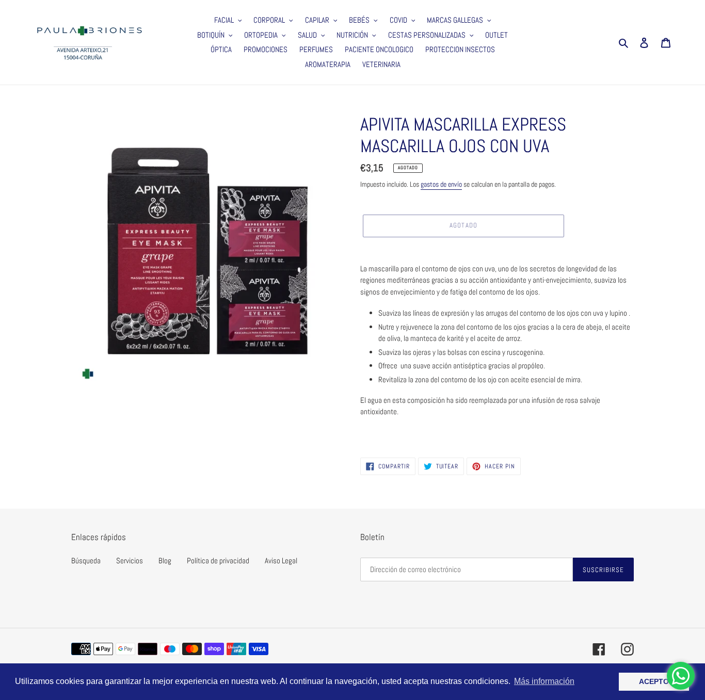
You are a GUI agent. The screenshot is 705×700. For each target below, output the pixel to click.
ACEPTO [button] (654, 681)
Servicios (129, 560)
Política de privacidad (218, 560)
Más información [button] (544, 681)
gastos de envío (441, 184)
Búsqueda (86, 560)
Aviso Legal (281, 560)
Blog (164, 560)
